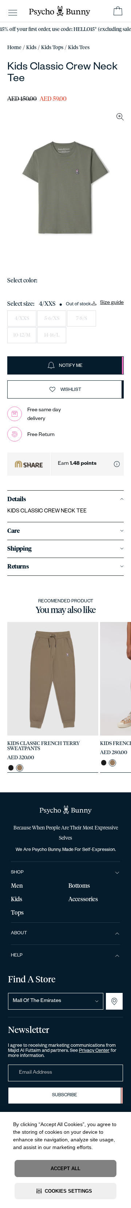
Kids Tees (79, 47)
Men (17, 886)
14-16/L (51, 335)
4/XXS (22, 318)
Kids (31, 47)
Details (16, 499)
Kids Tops (52, 47)
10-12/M (22, 335)
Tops (17, 913)
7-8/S (81, 318)
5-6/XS (51, 318)
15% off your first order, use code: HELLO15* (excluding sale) (65, 29)
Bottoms (79, 886)
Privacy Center (94, 1051)
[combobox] (55, 1001)
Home (14, 47)
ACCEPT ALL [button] (65, 1168)
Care (13, 531)
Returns (18, 567)
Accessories (83, 899)
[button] (65, 1191)
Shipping (19, 549)
